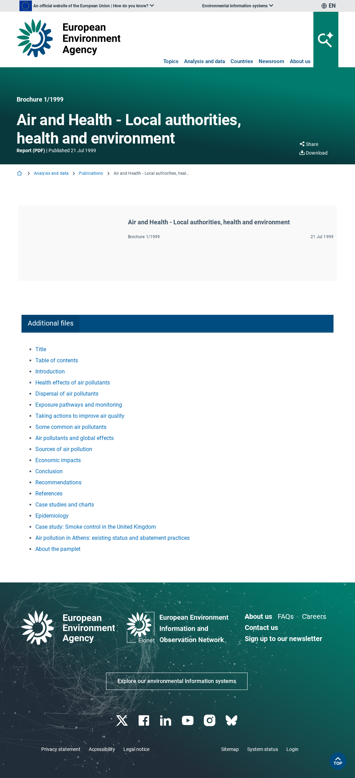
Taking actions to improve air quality (79, 416)
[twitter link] (122, 721)
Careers (314, 616)
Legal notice (136, 749)
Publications (91, 173)
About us (300, 61)
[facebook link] (145, 721)
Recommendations (58, 482)
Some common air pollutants (70, 427)
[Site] (68, 38)
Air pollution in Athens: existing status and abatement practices (112, 538)
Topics (171, 61)
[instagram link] (210, 721)
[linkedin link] (166, 721)
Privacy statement (60, 749)
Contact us (261, 627)
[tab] (50, 323)
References (48, 493)
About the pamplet (57, 549)
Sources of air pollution (63, 449)
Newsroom (271, 61)
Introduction (50, 371)
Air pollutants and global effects (74, 438)
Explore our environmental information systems (177, 681)
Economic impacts (58, 460)
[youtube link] (188, 721)
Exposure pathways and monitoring (78, 404)
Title (40, 349)
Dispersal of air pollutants (66, 393)
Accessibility (102, 749)
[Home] (20, 174)
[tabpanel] (177, 449)
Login (292, 749)
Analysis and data (204, 61)
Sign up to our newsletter (283, 638)
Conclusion (49, 471)
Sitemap (230, 749)
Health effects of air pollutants (72, 382)
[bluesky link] (232, 721)
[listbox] (87, 6)
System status (262, 749)
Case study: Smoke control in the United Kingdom (95, 527)
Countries (242, 61)
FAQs (286, 616)
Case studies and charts (64, 504)
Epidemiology (52, 515)
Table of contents (56, 360)
